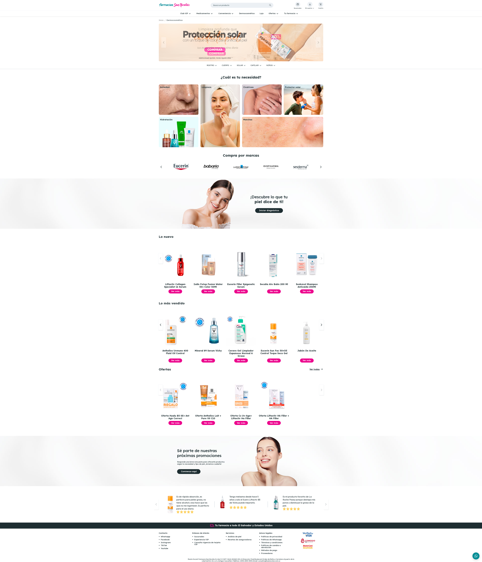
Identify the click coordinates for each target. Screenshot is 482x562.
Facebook (165, 540)
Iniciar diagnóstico (269, 210)
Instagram (166, 542)
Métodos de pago (269, 550)
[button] (309, 5)
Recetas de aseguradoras (240, 540)
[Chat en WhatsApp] (475, 555)
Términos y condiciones (271, 542)
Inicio (161, 20)
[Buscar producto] (270, 5)
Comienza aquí (189, 471)
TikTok (164, 545)
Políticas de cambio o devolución (271, 546)
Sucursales (199, 536)
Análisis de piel (234, 536)
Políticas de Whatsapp (271, 540)
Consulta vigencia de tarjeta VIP (207, 543)
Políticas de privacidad (271, 536)
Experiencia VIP (201, 540)
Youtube (164, 548)
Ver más (175, 291)
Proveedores (267, 553)
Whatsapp (165, 536)
